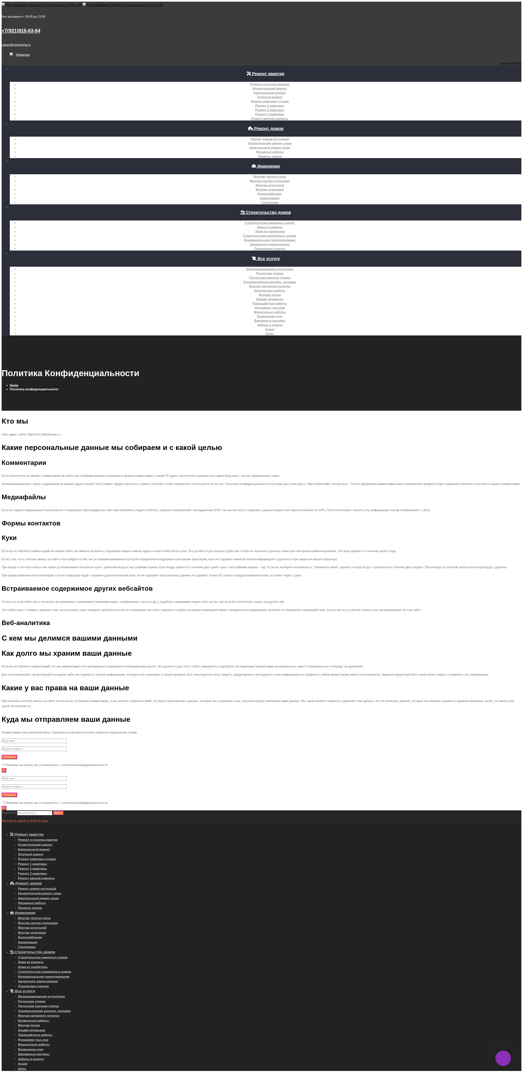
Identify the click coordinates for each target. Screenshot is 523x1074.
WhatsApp (22, 54)
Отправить (9, 756)
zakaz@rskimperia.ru (16, 44)
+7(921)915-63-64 (21, 30)
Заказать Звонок (510, 63)
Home (14, 385)
